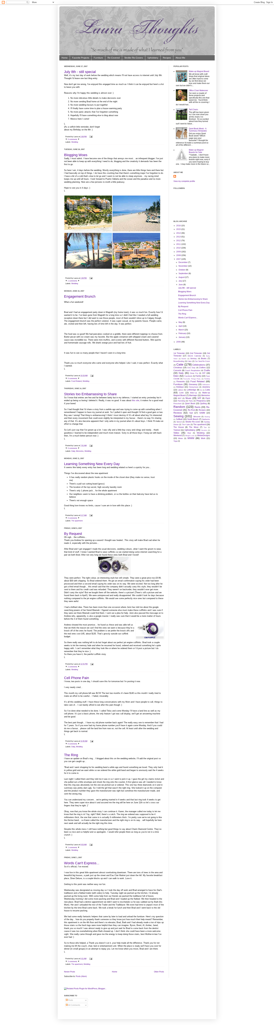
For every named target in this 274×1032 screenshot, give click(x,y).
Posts (70, 1000)
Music (188, 398)
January (182, 337)
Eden (176, 376)
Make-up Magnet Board (199, 71)
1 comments (72, 281)
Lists (207, 389)
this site (135, 400)
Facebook (188, 376)
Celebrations (198, 364)
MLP (179, 398)
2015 (178, 229)
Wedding (74, 142)
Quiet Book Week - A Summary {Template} (198, 130)
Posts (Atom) (81, 976)
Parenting (181, 401)
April (181, 326)
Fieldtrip (207, 379)
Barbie (184, 358)
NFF (199, 398)
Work (203, 438)
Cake (189, 361)
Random (179, 406)
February (182, 333)
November (183, 266)
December (183, 262)
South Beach (193, 419)
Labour (180, 390)
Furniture (98, 57)
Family (198, 376)
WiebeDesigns (203, 435)
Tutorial (176, 430)
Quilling (203, 403)
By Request (73, 534)
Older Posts (159, 972)
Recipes (167, 57)
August (182, 277)
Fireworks (180, 381)
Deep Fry (194, 373)
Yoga (175, 441)
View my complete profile (184, 181)
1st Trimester (179, 353)
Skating (207, 417)
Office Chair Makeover (198, 90)
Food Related (76, 381)
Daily (73, 451)
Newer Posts (69, 972)
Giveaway (193, 384)
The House (178, 427)
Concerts (177, 370)
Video (176, 432)
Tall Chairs (193, 109)
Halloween (206, 384)
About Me (180, 57)
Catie (179, 364)
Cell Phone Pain (76, 678)
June (181, 284)
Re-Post (191, 410)
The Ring (71, 755)
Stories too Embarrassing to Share (90, 394)
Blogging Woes (75, 155)
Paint (208, 398)
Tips (205, 427)
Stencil (179, 422)
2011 (178, 244)
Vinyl (189, 433)
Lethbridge (191, 390)
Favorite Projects (80, 57)
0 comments (72, 139)
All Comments (74, 1005)
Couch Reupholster (192, 370)
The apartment (77, 521)
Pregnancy (201, 401)
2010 (178, 248)
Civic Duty (191, 368)
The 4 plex (186, 424)
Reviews (177, 412)
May (180, 322)
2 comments (72, 667)
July (180, 281)
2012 (178, 240)
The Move (194, 427)
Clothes (202, 367)
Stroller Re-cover (192, 422)
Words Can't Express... (81, 863)
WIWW (190, 438)
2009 (178, 252)
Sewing (178, 416)
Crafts (207, 370)
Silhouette (197, 417)
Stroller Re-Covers (133, 57)
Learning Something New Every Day (92, 464)
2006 (178, 342)
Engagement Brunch (79, 296)
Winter (180, 438)
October (182, 270)
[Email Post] (90, 137)
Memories (80, 451)
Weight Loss (189, 435)
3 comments (72, 961)
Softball (179, 419)
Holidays (180, 387)
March (181, 330)
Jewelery (206, 387)
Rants (197, 407)
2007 (178, 259)
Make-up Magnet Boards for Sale (196, 151)
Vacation (204, 430)
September (183, 273)
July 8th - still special (80, 72)
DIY (204, 373)
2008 (178, 255)
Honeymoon (193, 387)
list (201, 390)
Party (191, 401)
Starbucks (206, 419)
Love (181, 393)
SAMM (202, 413)
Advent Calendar (194, 356)
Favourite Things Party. (192, 379)
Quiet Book (190, 403)
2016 (178, 225)
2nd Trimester (196, 353)
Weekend (177, 435)
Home (65, 57)
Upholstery (152, 57)
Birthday (193, 358)
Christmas (177, 367)
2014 (178, 233)
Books (203, 358)
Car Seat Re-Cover (202, 361)
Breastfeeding (178, 361)
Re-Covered (114, 57)
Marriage (193, 395)
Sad (191, 413)
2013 (178, 237)
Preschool (177, 403)
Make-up (193, 393)
